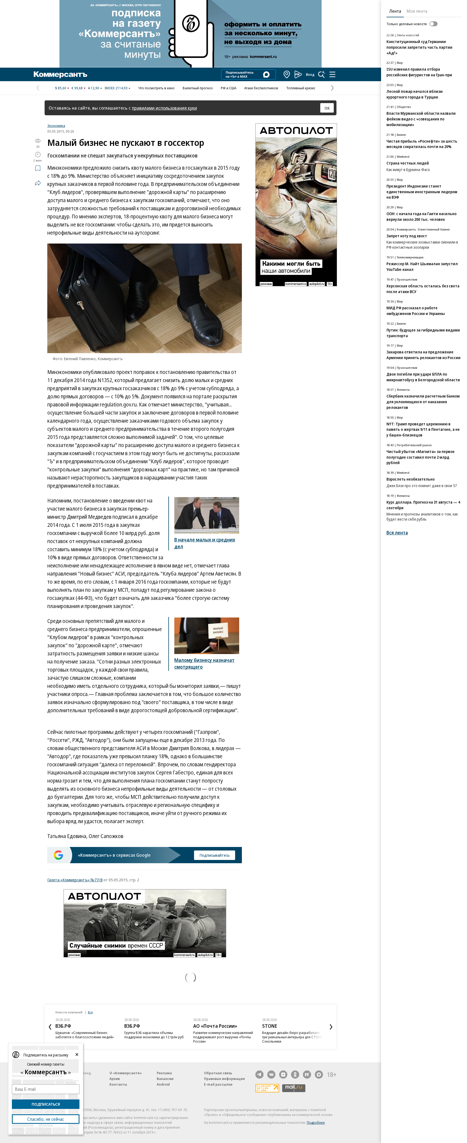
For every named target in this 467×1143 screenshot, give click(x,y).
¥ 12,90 (93, 88)
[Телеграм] (259, 1074)
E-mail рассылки (218, 1084)
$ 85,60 (60, 88)
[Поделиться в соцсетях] (38, 183)
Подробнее (316, 1122)
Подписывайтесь (214, 855)
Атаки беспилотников (261, 88)
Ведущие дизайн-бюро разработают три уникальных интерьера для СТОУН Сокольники (256, 1037)
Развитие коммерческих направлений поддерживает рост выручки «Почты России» (187, 1037)
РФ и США (228, 88)
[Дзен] (283, 1074)
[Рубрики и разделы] (332, 74)
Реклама (164, 1072)
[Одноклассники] (295, 1074)
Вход (310, 74)
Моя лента (416, 11)
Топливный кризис (300, 88)
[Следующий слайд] (331, 1027)
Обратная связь (218, 1072)
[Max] (319, 1074)
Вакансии (165, 1078)
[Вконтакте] (271, 1074)
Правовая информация (224, 1078)
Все (90, 1012)
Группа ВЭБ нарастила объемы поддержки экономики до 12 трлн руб (118, 1034)
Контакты (118, 1084)
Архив (114, 1078)
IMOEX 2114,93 (116, 88)
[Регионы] (287, 74)
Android (163, 1084)
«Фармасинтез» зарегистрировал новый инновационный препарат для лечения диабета (324, 1037)
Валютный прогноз (198, 88)
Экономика (56, 125)
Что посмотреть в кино (156, 88)
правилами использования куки (164, 108)
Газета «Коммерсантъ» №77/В (75, 879)
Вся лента (397, 533)
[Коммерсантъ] (60, 74)
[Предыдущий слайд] (50, 1027)
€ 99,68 (77, 88)
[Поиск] (322, 74)
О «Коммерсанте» (125, 1072)
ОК (327, 108)
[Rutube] (307, 1074)
